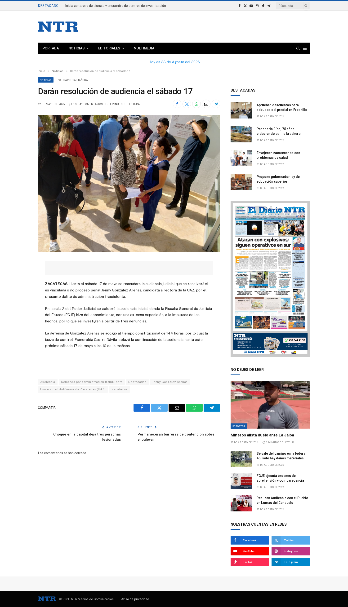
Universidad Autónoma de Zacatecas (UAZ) (73, 389)
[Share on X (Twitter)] (187, 104)
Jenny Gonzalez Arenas (169, 382)
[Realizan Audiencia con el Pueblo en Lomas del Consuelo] (241, 503)
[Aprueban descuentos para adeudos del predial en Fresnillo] (241, 110)
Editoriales (109, 48)
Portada (51, 48)
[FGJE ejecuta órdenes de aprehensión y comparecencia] (241, 481)
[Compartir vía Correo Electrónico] (206, 104)
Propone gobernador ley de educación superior (278, 179)
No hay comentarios (88, 104)
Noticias (76, 48)
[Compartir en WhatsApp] (196, 104)
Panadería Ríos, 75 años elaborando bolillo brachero (279, 131)
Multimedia (144, 48)
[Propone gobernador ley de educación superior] (241, 182)
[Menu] (305, 48)
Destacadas (137, 382)
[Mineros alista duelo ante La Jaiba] (270, 405)
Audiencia (47, 382)
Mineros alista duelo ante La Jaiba (262, 435)
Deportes (238, 426)
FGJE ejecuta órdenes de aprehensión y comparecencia (280, 478)
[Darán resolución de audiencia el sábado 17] (129, 251)
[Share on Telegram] (216, 104)
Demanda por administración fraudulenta (92, 382)
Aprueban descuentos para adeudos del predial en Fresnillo (110, 6)
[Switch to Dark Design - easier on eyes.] (298, 48)
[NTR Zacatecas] (58, 26)
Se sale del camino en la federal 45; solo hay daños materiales (281, 456)
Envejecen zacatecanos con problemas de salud (278, 155)
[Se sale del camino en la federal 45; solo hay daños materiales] (241, 459)
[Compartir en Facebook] (177, 104)
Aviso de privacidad (135, 599)
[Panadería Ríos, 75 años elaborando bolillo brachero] (241, 134)
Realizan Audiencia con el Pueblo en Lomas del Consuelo (282, 500)
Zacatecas (120, 389)
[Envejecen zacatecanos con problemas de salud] (241, 158)
